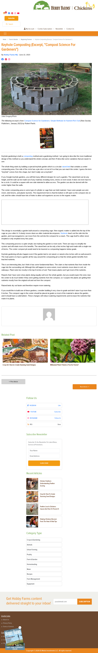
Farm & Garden (13, 39)
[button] (92, 350)
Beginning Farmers (26, 39)
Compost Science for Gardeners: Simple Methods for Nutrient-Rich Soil (52, 121)
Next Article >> (84, 387)
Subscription (84, 601)
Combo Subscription (45, 29)
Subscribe (11, 18)
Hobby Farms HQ (11, 55)
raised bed (66, 167)
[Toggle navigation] (5, 33)
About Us (6, 620)
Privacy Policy (7, 623)
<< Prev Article (13, 382)
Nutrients (64, 233)
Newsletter (59, 29)
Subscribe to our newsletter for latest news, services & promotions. (42, 443)
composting (28, 156)
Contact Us (70, 29)
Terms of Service (8, 626)
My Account (30, 29)
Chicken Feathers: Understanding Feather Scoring (47, 483)
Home (4, 39)
